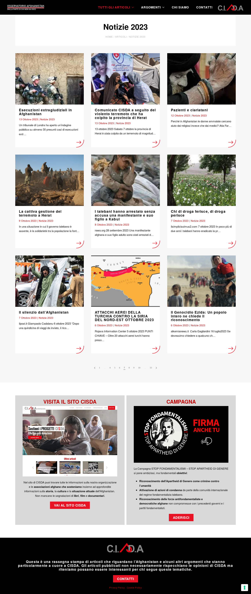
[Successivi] (156, 368)
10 (139, 368)
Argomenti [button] (151, 7)
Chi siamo (180, 7)
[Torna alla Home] (25, 7)
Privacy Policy (117, 587)
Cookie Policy (134, 587)
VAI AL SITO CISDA (70, 505)
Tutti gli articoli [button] (114, 7)
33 (151, 368)
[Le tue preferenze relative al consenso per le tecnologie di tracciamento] (244, 587)
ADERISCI (181, 517)
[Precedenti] (95, 368)
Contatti (204, 7)
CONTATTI (125, 578)
